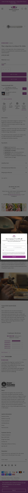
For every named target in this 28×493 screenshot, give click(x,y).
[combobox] (4, 250)
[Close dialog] (26, 234)
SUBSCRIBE (14, 256)
